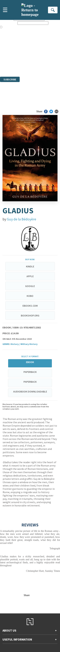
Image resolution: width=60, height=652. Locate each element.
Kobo (30, 295)
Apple (30, 276)
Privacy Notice (8, 66)
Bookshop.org (30, 315)
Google (30, 286)
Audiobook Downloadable (30, 391)
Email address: (8, 22)
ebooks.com (30, 305)
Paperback (30, 371)
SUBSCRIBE (10, 79)
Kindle (30, 266)
